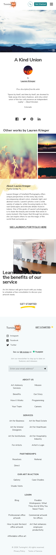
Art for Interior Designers (16, 428)
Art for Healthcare (38, 427)
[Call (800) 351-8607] (30, 4)
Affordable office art (17, 536)
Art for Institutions (16, 436)
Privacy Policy (19, 551)
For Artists (17, 445)
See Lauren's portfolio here (28, 227)
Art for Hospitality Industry (38, 437)
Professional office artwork (16, 516)
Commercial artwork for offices (38, 516)
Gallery (17, 479)
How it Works (16, 400)
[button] (51, 4)
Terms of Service (35, 551)
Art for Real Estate (38, 420)
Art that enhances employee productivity (38, 527)
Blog (17, 500)
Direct (17, 465)
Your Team (17, 406)
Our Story (38, 394)
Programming (38, 400)
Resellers (16, 459)
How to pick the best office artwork (17, 526)
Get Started (40, 4)
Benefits (17, 394)
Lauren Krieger (28, 81)
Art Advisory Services (17, 386)
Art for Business (16, 420)
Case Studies (38, 479)
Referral (38, 459)
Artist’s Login (38, 445)
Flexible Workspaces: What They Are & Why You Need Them (38, 504)
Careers (38, 406)
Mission (38, 385)
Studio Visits (17, 486)
